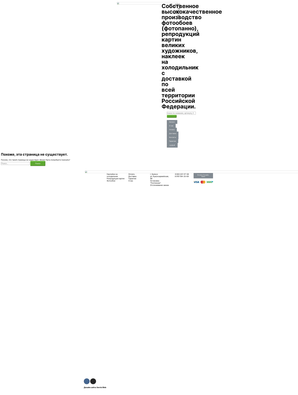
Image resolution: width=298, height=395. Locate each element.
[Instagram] (93, 381)
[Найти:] (15, 163)
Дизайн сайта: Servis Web (95, 387)
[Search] (172, 116)
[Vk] (87, 381)
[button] (172, 122)
